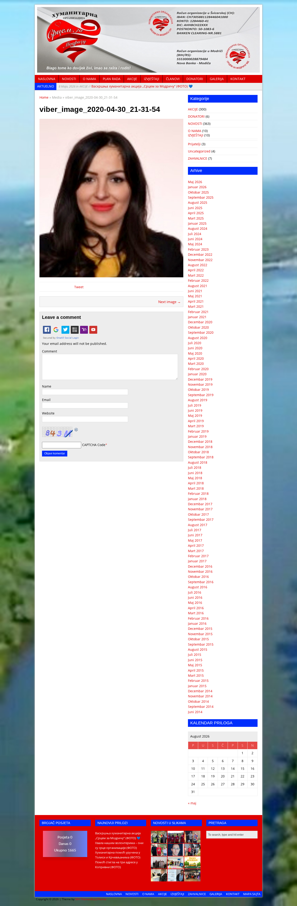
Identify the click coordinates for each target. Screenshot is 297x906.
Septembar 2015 (200, 644)
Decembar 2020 (200, 322)
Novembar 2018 (200, 447)
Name (46, 386)
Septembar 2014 (200, 706)
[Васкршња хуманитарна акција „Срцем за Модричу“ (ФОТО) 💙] (159, 840)
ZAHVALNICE (197, 158)
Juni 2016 (195, 597)
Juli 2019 (194, 405)
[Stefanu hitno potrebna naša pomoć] (176, 879)
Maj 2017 (195, 540)
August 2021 (197, 286)
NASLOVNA (46, 79)
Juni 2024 (195, 239)
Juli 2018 (194, 467)
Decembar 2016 (200, 566)
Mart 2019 (196, 426)
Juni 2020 (195, 348)
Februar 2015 (198, 680)
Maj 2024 (195, 244)
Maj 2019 (195, 415)
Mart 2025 (196, 218)
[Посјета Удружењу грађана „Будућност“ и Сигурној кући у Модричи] (159, 866)
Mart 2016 (196, 613)
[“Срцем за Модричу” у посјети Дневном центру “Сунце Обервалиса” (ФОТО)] (176, 866)
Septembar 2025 (200, 197)
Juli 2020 (194, 343)
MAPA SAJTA (251, 894)
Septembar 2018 (200, 457)
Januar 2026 (197, 187)
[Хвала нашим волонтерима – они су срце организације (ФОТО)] (176, 840)
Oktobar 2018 (198, 452)
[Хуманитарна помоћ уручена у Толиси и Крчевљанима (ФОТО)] (192, 840)
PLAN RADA (111, 79)
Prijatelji (194, 144)
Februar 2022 (198, 280)
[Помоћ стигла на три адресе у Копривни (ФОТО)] (159, 853)
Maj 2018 (195, 478)
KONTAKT (237, 79)
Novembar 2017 (200, 509)
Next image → (169, 301)
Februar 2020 (198, 369)
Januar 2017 (197, 561)
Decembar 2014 (200, 691)
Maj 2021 (195, 296)
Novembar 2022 (200, 260)
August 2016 (197, 587)
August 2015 (197, 649)
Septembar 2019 (200, 395)
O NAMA (89, 79)
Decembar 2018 (200, 441)
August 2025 (197, 202)
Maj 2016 (195, 602)
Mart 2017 (196, 551)
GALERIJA (217, 79)
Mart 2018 (196, 488)
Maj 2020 (195, 353)
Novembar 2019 (200, 384)
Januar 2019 (197, 436)
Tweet (79, 287)
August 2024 (197, 228)
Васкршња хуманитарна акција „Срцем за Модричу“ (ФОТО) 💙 (126, 86)
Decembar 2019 (200, 379)
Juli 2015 (194, 654)
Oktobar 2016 (198, 576)
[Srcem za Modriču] (148, 70)
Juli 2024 (194, 234)
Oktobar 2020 (198, 327)
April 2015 (196, 670)
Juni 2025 (195, 208)
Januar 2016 (197, 623)
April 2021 (196, 301)
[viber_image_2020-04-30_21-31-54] (111, 274)
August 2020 (197, 338)
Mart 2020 (196, 363)
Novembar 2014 (200, 696)
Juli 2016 (194, 592)
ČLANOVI (173, 79)
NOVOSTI (69, 79)
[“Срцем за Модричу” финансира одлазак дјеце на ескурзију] (192, 866)
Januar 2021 (197, 317)
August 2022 (197, 265)
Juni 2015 (195, 660)
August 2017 (197, 525)
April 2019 (196, 421)
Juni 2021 (195, 291)
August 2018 (197, 462)
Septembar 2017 (200, 519)
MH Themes (83, 899)
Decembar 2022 (200, 254)
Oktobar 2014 (198, 701)
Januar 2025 (197, 223)
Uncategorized (199, 151)
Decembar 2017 (200, 504)
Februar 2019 (198, 431)
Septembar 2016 (200, 582)
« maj (192, 803)
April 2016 (196, 608)
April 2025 (196, 213)
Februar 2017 (198, 556)
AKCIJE (132, 79)
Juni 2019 (195, 410)
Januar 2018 (197, 499)
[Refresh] (76, 429)
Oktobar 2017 (198, 514)
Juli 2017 (194, 530)
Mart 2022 (196, 275)
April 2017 (196, 545)
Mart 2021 (196, 306)
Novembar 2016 (200, 571)
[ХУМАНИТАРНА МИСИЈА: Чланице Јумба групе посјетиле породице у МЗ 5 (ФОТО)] (192, 853)
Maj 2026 (195, 182)
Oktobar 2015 (198, 639)
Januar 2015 (197, 686)
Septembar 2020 (200, 332)
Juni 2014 (195, 712)
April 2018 (196, 483)
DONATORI (194, 79)
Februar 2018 (198, 493)
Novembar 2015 (200, 634)
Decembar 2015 (200, 628)
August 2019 (197, 400)
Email (46, 400)
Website (48, 413)
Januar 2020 (197, 374)
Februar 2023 (198, 249)
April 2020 (196, 358)
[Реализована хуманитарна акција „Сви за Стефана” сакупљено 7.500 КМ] (159, 879)
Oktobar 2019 (198, 389)
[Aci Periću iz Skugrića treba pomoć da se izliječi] (176, 853)
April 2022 (196, 270)
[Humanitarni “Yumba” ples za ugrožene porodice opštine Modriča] (192, 879)
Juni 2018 (195, 473)
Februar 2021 (198, 312)
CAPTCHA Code (93, 445)
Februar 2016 (198, 618)
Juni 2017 (195, 535)
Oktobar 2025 (198, 192)
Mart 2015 (196, 675)
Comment (49, 351)
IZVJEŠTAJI (151, 79)
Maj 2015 (195, 665)
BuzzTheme (98, 899)
